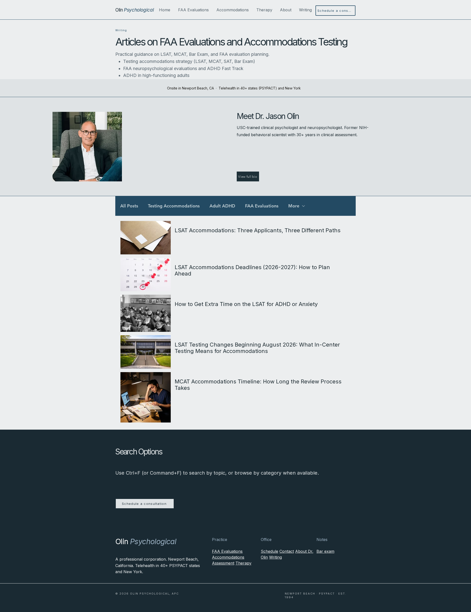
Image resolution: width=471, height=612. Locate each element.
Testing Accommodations (174, 206)
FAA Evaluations (261, 206)
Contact (286, 551)
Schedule (269, 551)
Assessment (223, 563)
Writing (275, 557)
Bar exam (325, 551)
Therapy (243, 563)
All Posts (129, 206)
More (293, 206)
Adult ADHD (222, 206)
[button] (193, 10)
